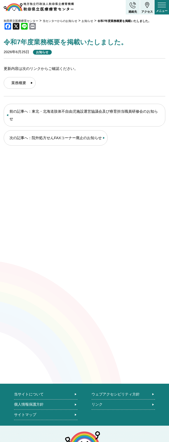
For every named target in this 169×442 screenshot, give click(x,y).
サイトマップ (25, 415)
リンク (97, 404)
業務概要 (18, 83)
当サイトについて (29, 394)
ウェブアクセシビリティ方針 (116, 394)
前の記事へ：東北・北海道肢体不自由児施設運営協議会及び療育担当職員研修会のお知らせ (83, 115)
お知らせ (42, 52)
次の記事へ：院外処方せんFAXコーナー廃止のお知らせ (55, 138)
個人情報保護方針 (29, 404)
